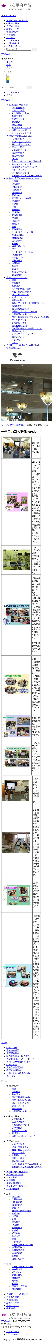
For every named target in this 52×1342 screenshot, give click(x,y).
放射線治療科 (18, 238)
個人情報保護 (18, 156)
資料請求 (10, 1076)
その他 (15, 158)
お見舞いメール (13, 46)
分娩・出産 (17, 124)
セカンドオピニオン (21, 127)
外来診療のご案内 (20, 113)
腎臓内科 (16, 195)
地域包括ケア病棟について (24, 167)
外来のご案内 (12, 23)
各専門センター (19, 119)
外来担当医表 (18, 108)
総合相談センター (14, 1174)
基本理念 (16, 286)
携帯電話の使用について (23, 314)
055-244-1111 (7, 54)
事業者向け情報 (19, 331)
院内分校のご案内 (20, 173)
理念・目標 (11, 1047)
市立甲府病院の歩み (21, 292)
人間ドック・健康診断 (17, 20)
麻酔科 (15, 243)
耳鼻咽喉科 (17, 229)
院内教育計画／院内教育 (18, 1056)
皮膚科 (15, 218)
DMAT (15, 342)
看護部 (15, 269)
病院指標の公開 (19, 326)
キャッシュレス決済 (21, 133)
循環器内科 (17, 192)
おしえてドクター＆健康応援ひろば (29, 303)
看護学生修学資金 (14, 1067)
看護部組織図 (12, 1050)
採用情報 (10, 35)
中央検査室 (17, 255)
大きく (9, 67)
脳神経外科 (17, 215)
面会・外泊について (21, 144)
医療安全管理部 (19, 272)
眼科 (14, 226)
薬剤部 (15, 266)
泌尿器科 (16, 221)
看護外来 (16, 122)
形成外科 (16, 212)
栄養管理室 (17, 260)
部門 (14, 249)
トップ (4, 425)
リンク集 (16, 340)
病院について (12, 32)
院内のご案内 (18, 147)
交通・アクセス (19, 297)
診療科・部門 (12, 29)
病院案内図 (17, 300)
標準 (8, 64)
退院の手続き (18, 153)
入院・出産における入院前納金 (27, 161)
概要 (14, 280)
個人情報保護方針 (20, 309)
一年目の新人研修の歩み (18, 1073)
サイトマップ (12, 40)
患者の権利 (17, 306)
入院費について (19, 150)
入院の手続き (18, 139)
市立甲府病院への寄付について (27, 328)
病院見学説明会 (13, 1070)
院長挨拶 (16, 283)
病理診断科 (17, 241)
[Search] (34, 49)
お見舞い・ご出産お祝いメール (27, 175)
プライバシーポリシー (17, 1334)
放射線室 (16, 263)
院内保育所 (11, 1064)
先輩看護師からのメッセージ (20, 1059)
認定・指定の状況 (20, 294)
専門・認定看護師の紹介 (18, 1062)
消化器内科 (17, 190)
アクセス (10, 37)
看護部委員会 (12, 1053)
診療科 (15, 181)
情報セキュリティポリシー (24, 311)
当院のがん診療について (23, 130)
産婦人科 (16, 224)
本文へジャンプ (8, 15)
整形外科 (16, 209)
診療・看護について (21, 141)
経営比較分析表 (19, 323)
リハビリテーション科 (22, 232)
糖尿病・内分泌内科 (21, 198)
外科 (14, 207)
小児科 (15, 204)
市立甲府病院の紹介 (21, 289)
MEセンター (17, 258)
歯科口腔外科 (18, 246)
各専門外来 (17, 116)
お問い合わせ (12, 43)
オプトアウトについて (22, 334)
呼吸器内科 (17, 187)
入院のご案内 (12, 26)
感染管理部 (17, 275)
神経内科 (16, 201)
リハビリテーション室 (22, 252)
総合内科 (16, 184)
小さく (9, 62)
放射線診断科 (18, 235)
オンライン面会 (19, 170)
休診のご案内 (18, 110)
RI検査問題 (11, 1177)
